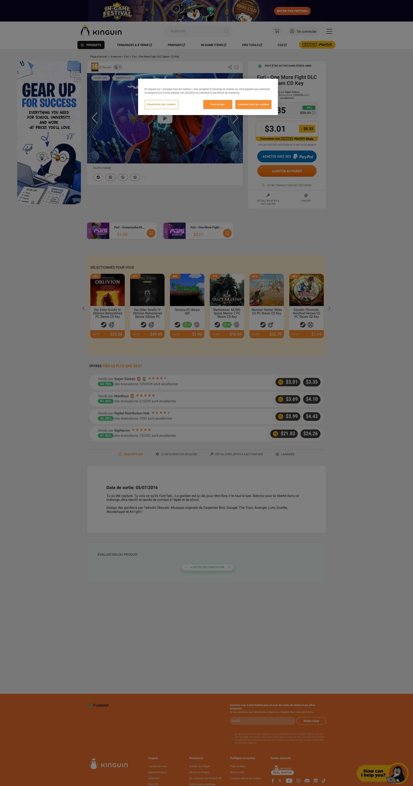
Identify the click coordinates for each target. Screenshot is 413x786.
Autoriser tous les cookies (253, 104)
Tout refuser (217, 104)
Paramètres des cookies (161, 104)
